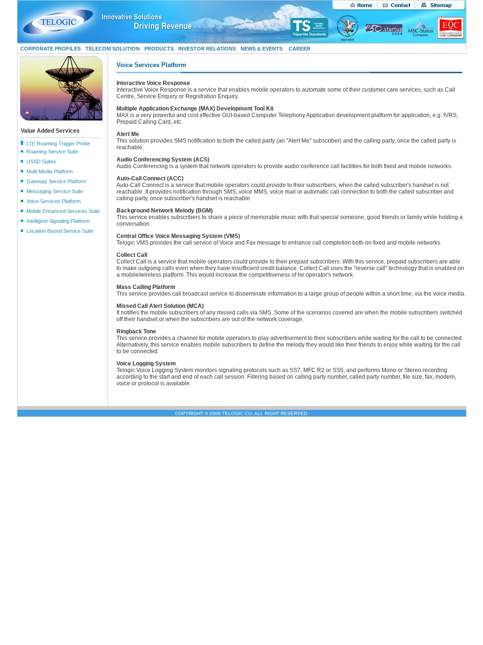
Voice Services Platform (53, 201)
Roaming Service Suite (52, 151)
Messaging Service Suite (54, 191)
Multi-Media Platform (49, 171)
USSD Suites (41, 161)
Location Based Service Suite (59, 231)
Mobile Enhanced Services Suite (63, 211)
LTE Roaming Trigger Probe (58, 143)
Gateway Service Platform (56, 181)
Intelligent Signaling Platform (58, 221)
